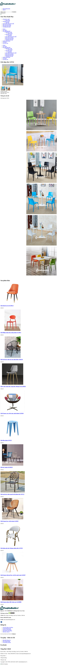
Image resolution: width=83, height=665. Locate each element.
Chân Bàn (7, 22)
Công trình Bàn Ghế (7, 628)
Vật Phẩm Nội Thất (6, 26)
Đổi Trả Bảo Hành (6, 641)
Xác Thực (5, 30)
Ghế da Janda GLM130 (6, 467)
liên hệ (4, 9)
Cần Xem (5, 42)
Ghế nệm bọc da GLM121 (7, 305)
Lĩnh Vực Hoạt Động (7, 629)
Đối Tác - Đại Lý (6, 631)
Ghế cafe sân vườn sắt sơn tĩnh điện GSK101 (11, 359)
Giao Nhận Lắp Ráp (7, 642)
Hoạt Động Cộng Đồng (7, 630)
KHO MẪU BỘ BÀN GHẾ (8, 23)
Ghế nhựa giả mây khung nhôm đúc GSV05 (11, 548)
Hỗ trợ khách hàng (6, 8)
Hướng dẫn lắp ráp (6, 41)
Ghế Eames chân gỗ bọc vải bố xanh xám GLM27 (13, 575)
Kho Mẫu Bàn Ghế (6, 31)
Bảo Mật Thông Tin (7, 640)
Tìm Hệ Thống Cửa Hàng (8, 627)
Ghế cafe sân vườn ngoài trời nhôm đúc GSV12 (12, 494)
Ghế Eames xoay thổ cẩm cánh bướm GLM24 (12, 413)
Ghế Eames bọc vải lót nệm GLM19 (9, 521)
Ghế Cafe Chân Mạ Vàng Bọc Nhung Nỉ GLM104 (13, 386)
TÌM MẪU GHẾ (6, 19)
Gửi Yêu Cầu (5, 43)
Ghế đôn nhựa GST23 (6, 440)
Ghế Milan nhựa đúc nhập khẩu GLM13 (10, 332)
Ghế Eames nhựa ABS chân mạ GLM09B (10, 602)
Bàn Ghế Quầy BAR (7, 25)
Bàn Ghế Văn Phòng (7, 24)
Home (4, 28)
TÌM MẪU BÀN (6, 21)
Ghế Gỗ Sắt (7, 20)
